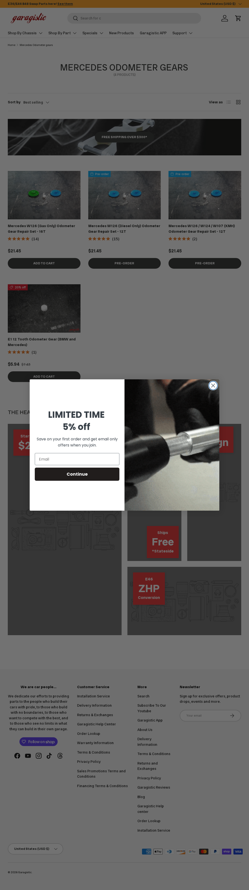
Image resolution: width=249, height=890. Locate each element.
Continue (77, 474)
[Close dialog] (213, 385)
